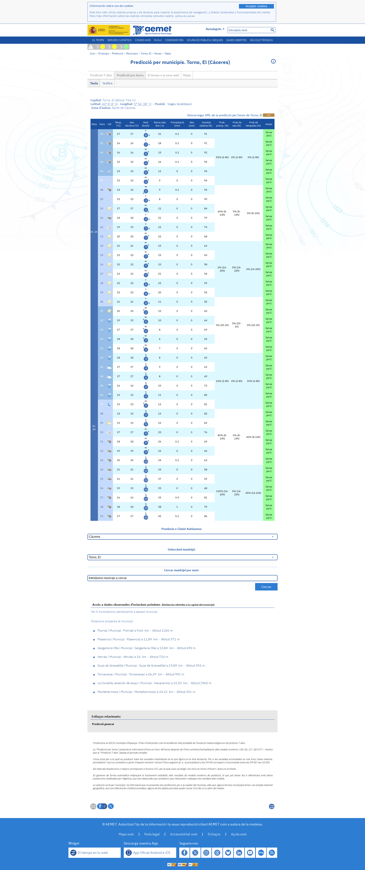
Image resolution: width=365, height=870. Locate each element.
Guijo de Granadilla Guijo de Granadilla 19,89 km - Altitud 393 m (151, 665)
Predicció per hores (130, 75)
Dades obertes (236, 40)
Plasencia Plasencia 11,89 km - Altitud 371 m (139, 639)
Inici (92, 53)
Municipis (132, 53)
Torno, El (146, 53)
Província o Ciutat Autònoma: (181, 529)
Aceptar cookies (256, 6)
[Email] (93, 808)
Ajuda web (239, 834)
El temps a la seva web (163, 75)
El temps (98, 40)
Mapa (187, 75)
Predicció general (103, 724)
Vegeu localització (179, 104)
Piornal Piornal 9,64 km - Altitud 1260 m (135, 630)
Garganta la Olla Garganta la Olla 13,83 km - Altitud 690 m (147, 648)
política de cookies (185, 16)
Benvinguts (213, 29)
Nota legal (152, 834)
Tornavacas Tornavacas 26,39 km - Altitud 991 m (141, 674)
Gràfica (107, 83)
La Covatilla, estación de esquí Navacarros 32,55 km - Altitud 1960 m (154, 683)
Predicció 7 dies (100, 75)
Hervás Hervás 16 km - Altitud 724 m (133, 657)
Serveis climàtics (119, 40)
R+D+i (158, 40)
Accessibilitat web (183, 834)
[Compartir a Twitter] (111, 806)
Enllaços (214, 834)
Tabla (167, 53)
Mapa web (126, 834)
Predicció (117, 53)
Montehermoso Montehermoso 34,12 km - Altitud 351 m (146, 692)
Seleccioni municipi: (181, 549)
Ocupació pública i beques (205, 40)
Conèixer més (174, 40)
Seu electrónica (261, 40)
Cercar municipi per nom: (181, 570)
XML (269, 115)
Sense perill (269, 134)
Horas (157, 53)
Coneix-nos (143, 40)
